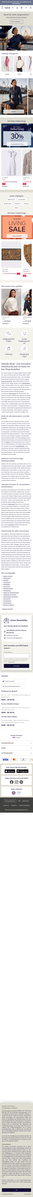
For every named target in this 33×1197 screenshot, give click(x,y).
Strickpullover (7, 603)
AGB (19, 801)
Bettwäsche (11, 199)
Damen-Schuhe (7, 576)
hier (22, 1129)
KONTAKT (4, 676)
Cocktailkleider (20, 446)
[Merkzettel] (26, 7)
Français (17, 737)
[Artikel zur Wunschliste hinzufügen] (19, 151)
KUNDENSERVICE (7, 743)
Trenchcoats (6, 582)
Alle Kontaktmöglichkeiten (12, 686)
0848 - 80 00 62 (7, 725)
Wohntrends (12, 393)
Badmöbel (11, 504)
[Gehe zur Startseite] (7, 7)
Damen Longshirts (8, 605)
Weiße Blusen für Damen (10, 596)
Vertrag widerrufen (10, 801)
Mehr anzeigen (11, 661)
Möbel (16, 208)
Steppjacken (7, 578)
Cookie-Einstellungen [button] (24, 805)
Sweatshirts (6, 599)
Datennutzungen (23, 1112)
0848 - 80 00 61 (7, 712)
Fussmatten (21, 199)
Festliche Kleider (8, 588)
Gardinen (17, 203)
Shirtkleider (6, 584)
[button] (2, 7)
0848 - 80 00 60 (7, 700)
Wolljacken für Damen (9, 594)
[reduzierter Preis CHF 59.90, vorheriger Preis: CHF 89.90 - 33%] (11, 162)
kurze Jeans (6, 586)
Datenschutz (25, 801)
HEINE (3, 748)
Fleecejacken (7, 590)
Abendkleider (26, 383)
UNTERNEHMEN (7, 753)
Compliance (14, 805)
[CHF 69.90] (11, 302)
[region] (16, 1150)
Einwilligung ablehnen (7, 1194)
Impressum (6, 805)
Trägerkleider (7, 601)
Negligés (5, 580)
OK (16, 1190)
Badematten (7, 203)
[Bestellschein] (21, 7)
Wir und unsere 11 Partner (9, 1110)
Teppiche (26, 203)
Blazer (8, 442)
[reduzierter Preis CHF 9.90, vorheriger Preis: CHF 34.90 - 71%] (11, 254)
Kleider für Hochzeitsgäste (11, 592)
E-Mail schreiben (8, 681)
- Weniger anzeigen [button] (7, 609)
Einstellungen (27, 1194)
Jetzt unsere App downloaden (16, 767)
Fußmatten (11, 525)
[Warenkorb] (30, 7)
